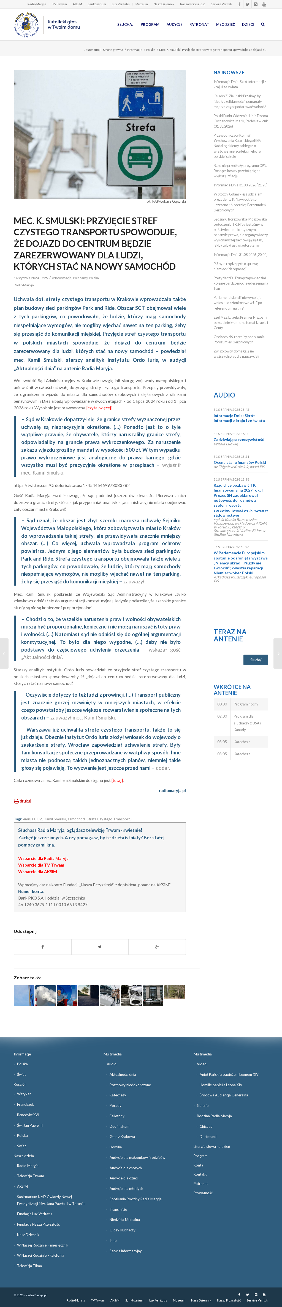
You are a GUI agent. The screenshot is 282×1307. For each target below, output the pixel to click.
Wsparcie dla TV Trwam (41, 864)
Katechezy (118, 1095)
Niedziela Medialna (125, 1219)
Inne (113, 1240)
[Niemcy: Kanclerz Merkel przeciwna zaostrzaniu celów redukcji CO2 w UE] (67, 995)
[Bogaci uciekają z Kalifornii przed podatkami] (4, 653)
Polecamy (80, 278)
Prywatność (203, 1193)
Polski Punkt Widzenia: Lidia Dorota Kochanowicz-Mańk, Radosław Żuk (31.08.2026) (241, 121)
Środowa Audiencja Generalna (224, 1095)
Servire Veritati (221, 4)
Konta (198, 1165)
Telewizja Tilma (29, 1266)
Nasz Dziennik (164, 4)
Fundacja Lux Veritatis (34, 1214)
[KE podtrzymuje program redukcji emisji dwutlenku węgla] (45, 995)
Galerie (202, 1105)
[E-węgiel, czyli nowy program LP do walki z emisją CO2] (174, 992)
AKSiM (77, 4)
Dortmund (208, 1136)
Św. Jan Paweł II (30, 1125)
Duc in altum (119, 1126)
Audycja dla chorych (126, 1168)
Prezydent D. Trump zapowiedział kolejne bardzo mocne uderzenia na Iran (241, 283)
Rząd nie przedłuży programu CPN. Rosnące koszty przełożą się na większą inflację (240, 170)
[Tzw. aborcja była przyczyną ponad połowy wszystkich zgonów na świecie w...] (277, 653)
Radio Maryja (37, 4)
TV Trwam (59, 4)
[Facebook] (239, 4)
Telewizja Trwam (30, 1176)
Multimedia (113, 1054)
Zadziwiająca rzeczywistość (239, 439)
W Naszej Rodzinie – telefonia (40, 1255)
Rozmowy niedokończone (130, 1085)
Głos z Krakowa (122, 1136)
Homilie (116, 1147)
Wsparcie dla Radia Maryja (43, 858)
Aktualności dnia (123, 1074)
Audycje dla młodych (126, 1188)
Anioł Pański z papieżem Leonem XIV (229, 1074)
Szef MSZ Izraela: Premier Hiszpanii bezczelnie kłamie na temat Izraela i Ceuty (241, 322)
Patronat (201, 1183)
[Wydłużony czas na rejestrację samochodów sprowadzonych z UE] (131, 995)
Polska (150, 49)
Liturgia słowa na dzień (212, 1146)
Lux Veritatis (121, 4)
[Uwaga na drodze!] (88, 995)
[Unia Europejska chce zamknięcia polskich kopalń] (24, 995)
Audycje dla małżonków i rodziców (137, 1157)
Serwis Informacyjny (126, 1251)
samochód (76, 819)
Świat (21, 1074)
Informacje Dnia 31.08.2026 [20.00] (240, 254)
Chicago (206, 1126)
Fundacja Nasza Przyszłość (38, 1224)
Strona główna (113, 49)
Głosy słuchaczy (122, 1230)
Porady (115, 1105)
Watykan (24, 1094)
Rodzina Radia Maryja (214, 1116)
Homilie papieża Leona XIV (221, 1085)
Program (201, 1156)
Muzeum (141, 4)
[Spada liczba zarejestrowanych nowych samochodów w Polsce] (110, 995)
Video (202, 1064)
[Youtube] (264, 4)
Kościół (20, 1084)
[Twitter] (247, 4)
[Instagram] (256, 4)
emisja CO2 (32, 819)
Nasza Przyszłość (192, 4)
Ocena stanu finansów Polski (240, 462)
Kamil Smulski (55, 819)
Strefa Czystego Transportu (109, 819)
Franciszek (25, 1104)
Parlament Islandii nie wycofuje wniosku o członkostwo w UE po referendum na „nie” (238, 302)
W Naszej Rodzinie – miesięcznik (42, 1245)
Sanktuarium (97, 4)
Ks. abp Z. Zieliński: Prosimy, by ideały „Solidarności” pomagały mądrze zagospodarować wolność (240, 101)
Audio (224, 395)
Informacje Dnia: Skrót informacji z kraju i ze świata (239, 418)
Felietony (117, 1116)
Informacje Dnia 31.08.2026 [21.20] (240, 185)
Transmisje (118, 1209)
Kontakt (200, 1174)
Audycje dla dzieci (124, 1178)
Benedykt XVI (28, 1115)
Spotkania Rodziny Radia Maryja (136, 1199)
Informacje (134, 49)
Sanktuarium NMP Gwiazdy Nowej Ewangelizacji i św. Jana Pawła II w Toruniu (51, 1200)
